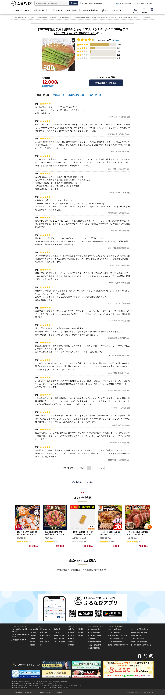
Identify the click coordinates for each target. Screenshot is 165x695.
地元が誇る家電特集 (94, 642)
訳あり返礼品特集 (94, 632)
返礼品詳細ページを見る (106, 83)
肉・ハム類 (34, 629)
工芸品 (56, 632)
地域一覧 (71, 629)
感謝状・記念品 (59, 635)
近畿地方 (71, 645)
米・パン (33, 632)
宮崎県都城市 (49, 538)
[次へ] (150, 527)
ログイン (135, 12)
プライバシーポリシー (44, 692)
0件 (118, 55)
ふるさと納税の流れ (114, 632)
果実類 (32, 638)
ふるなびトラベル (145, 3)
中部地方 (53, 17)
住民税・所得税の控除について (118, 645)
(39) (112, 542)
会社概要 (19, 692)
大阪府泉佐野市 (105, 538)
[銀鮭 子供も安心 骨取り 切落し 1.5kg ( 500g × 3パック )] (27, 517)
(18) (140, 542)
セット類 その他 (59, 642)
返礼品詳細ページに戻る (82, 482)
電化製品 (33, 635)
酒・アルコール (45, 629)
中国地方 (80, 629)
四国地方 (80, 632)
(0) (85, 542)
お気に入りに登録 (107, 77)
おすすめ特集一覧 (94, 629)
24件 (119, 44)
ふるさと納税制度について (117, 638)
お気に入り (144, 12)
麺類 (41, 638)
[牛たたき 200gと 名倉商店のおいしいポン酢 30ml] (137, 517)
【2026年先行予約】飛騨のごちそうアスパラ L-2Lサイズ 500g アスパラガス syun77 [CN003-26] (105, 17)
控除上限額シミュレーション (117, 635)
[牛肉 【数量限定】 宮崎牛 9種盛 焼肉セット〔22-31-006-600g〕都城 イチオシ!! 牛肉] (55, 517)
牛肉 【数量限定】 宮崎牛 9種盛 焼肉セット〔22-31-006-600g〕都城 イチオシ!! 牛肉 (55, 533)
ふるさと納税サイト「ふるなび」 (24, 17)
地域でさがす (39, 10)
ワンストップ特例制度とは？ (140, 629)
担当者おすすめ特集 (94, 635)
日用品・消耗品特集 (94, 645)
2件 (118, 51)
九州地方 (80, 635)
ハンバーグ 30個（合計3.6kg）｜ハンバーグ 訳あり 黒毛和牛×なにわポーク (110, 533)
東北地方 (71, 635)
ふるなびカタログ (126, 3)
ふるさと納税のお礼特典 (139, 632)
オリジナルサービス (113, 10)
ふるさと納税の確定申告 (116, 642)
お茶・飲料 (43, 632)
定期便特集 (91, 638)
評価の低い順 (58, 95)
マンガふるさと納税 (137, 638)
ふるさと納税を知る (89, 10)
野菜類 (32, 645)
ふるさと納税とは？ (114, 629)
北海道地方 (71, 632)
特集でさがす (72, 10)
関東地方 (71, 638)
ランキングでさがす (21, 10)
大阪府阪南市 (132, 538)
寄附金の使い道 (136, 635)
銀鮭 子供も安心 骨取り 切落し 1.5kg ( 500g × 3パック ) (27, 533)
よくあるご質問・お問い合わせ (92, 3)
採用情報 (59, 692)
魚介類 (32, 642)
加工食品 (57, 629)
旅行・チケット (59, 638)
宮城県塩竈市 (22, 538)
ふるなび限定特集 (94, 648)
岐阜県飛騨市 (64, 17)
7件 (118, 48)
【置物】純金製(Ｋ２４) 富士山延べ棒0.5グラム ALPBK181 (82, 533)
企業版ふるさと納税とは (139, 642)
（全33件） (115, 40)
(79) (30, 542)
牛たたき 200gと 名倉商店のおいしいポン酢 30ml (137, 533)
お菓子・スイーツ (46, 635)
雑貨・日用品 (44, 642)
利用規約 (29, 692)
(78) (57, 542)
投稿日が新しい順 (76, 95)
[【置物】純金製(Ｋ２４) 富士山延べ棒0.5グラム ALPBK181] (82, 517)
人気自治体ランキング (18, 640)
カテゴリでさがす (55, 10)
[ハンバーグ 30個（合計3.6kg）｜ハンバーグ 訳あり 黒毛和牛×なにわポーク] (110, 517)
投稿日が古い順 (94, 95)
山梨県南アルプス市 (79, 538)
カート (152, 12)
